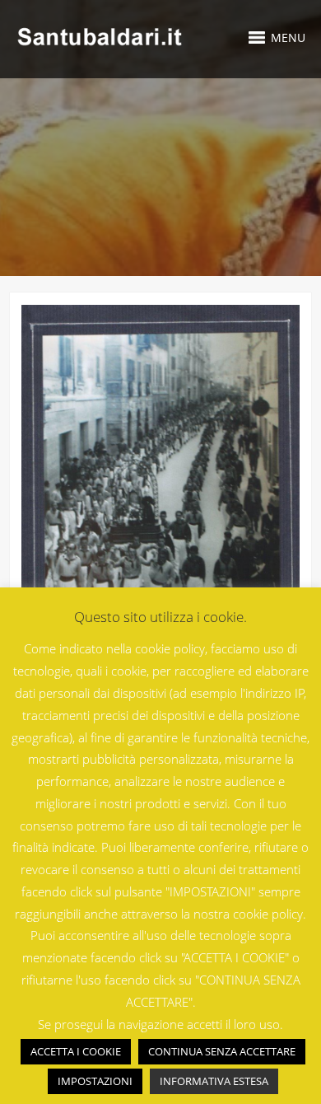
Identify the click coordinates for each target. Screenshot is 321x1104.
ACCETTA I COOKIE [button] (75, 1051)
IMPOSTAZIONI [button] (95, 1081)
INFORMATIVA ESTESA (214, 1081)
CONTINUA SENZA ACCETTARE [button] (221, 1051)
